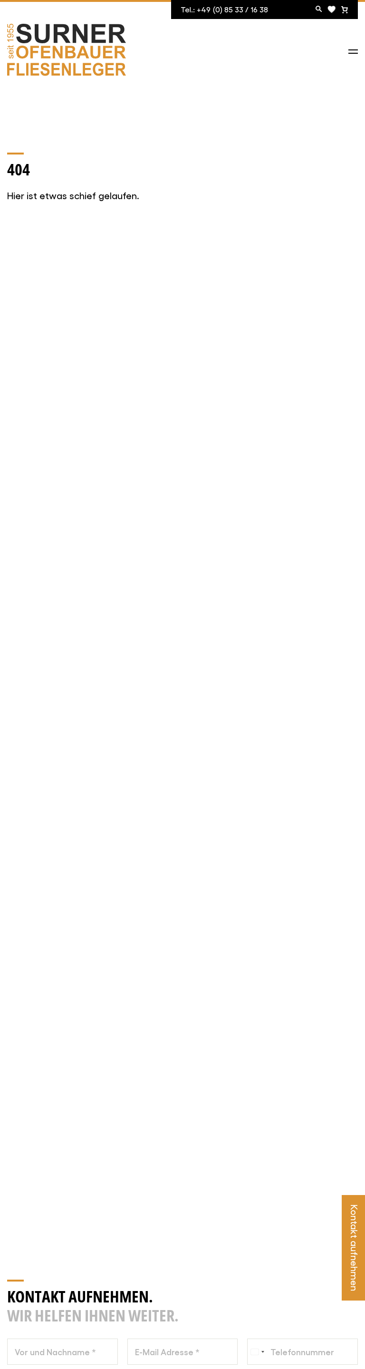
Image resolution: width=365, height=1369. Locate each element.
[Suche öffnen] (319, 9)
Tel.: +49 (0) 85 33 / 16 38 (224, 9)
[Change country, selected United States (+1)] (257, 1352)
